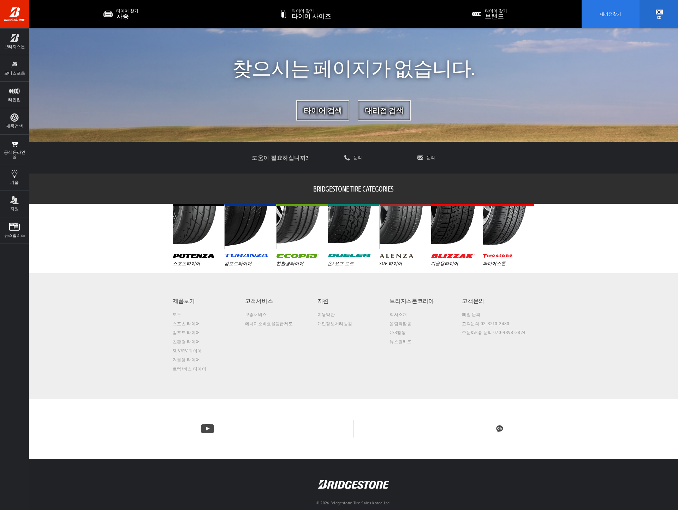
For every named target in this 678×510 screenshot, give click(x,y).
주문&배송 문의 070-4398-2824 (493, 332)
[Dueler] (353, 226)
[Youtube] (207, 429)
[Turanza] (250, 226)
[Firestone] (508, 226)
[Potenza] (198, 226)
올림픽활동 (400, 323)
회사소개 (398, 314)
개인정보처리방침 (334, 323)
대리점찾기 (610, 14)
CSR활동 (397, 332)
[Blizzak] (456, 226)
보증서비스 (256, 314)
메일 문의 (471, 314)
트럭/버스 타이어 (189, 368)
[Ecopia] (302, 226)
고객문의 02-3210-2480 (485, 323)
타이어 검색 (323, 110)
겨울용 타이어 (186, 359)
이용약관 (326, 314)
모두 (177, 314)
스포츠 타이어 (186, 323)
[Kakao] (499, 429)
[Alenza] (405, 226)
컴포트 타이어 (186, 332)
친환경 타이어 (186, 341)
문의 (357, 157)
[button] (14, 41)
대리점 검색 (384, 110)
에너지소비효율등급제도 (269, 323)
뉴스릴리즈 (400, 341)
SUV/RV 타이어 (187, 350)
